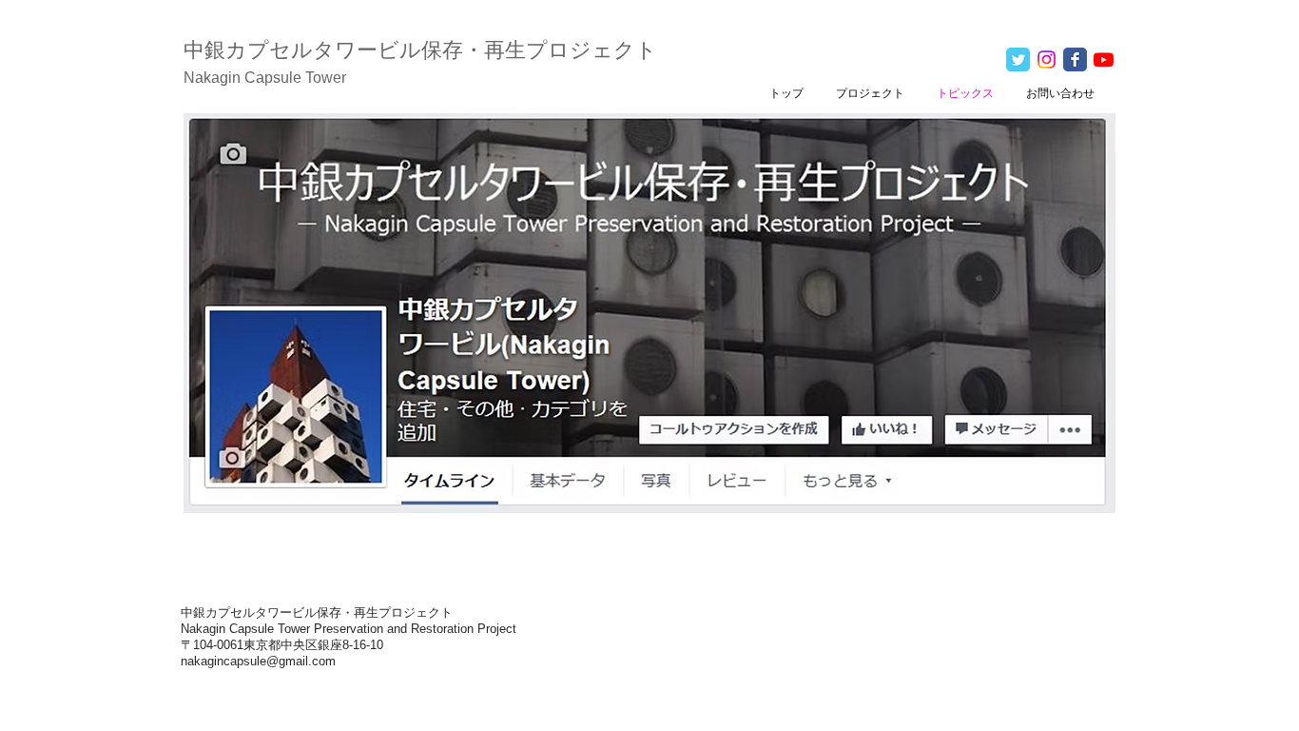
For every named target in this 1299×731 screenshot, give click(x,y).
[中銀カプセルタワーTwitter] (1018, 59)
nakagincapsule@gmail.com (258, 661)
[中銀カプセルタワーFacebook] (1075, 59)
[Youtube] (1103, 59)
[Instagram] (1046, 59)
